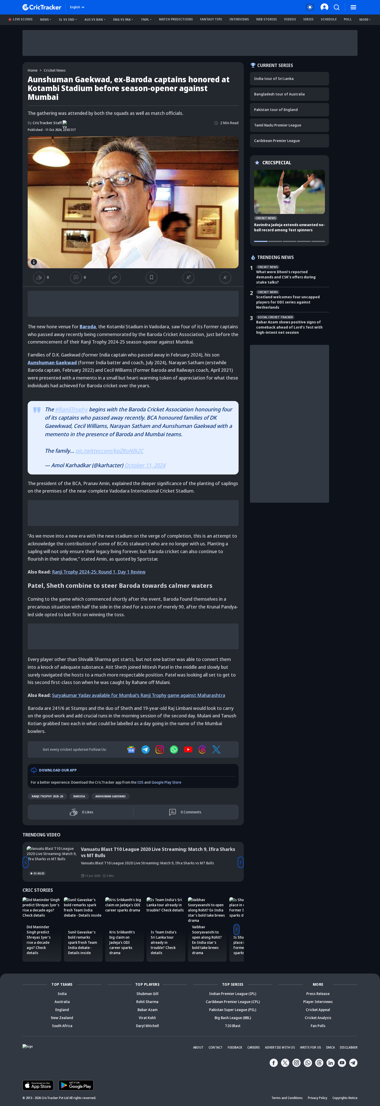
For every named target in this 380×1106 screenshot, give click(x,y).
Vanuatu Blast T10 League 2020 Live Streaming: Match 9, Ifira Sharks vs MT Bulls (158, 852)
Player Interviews (318, 1001)
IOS (140, 782)
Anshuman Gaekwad (110, 796)
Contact (216, 1047)
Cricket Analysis (318, 1017)
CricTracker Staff (45, 122)
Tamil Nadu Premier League (277, 125)
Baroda (79, 796)
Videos (290, 19)
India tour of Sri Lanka (274, 78)
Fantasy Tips (211, 19)
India (62, 993)
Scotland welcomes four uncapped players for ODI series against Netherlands (288, 302)
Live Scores (23, 19)
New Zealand (62, 1017)
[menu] (353, 7)
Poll (348, 19)
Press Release (318, 993)
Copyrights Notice (345, 1098)
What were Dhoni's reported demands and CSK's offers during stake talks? (286, 277)
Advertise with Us (280, 1047)
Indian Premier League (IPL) (232, 993)
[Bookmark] (151, 277)
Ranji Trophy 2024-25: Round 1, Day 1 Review (99, 572)
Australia (62, 1001)
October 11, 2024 (144, 465)
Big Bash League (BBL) (233, 1017)
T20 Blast (232, 1025)
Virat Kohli (147, 1017)
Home (32, 70)
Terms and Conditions (287, 1098)
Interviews (239, 19)
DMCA (330, 1047)
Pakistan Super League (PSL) (232, 1009)
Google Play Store (166, 782)
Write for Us (310, 1047)
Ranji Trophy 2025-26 (47, 796)
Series (308, 19)
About (198, 1047)
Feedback (235, 1047)
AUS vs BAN (94, 19)
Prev (25, 862)
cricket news (55, 70)
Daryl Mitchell (147, 1025)
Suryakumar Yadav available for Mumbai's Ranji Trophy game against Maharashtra (138, 695)
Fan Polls (318, 1025)
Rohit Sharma (147, 1001)
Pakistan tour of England (276, 109)
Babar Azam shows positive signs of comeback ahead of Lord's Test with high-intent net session (289, 327)
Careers (253, 1047)
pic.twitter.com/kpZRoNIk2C (109, 450)
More (363, 19)
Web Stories (266, 19)
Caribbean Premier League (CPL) (233, 1001)
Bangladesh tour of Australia (279, 94)
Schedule (329, 19)
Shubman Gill (147, 993)
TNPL (145, 19)
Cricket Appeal (318, 1009)
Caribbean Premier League (277, 140)
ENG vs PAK (122, 19)
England (62, 1009)
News (44, 19)
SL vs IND (66, 19)
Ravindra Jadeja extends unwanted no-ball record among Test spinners (289, 227)
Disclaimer (349, 1047)
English (75, 7)
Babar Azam (147, 1009)
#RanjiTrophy (71, 409)
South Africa (62, 1025)
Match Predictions (176, 19)
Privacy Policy (317, 1098)
